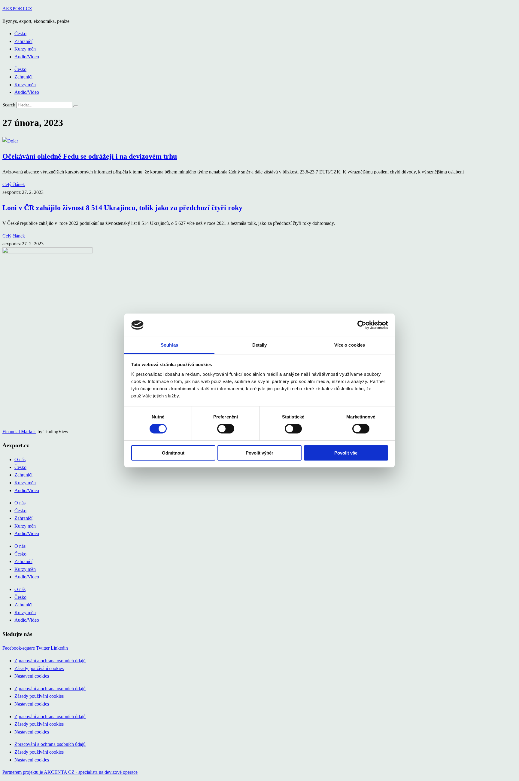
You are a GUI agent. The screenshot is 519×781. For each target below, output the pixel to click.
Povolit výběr (259, 452)
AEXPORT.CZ (17, 8)
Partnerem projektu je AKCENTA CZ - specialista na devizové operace (70, 772)
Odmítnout (173, 452)
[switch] (225, 428)
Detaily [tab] (259, 345)
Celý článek (13, 184)
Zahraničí (23, 41)
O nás (20, 459)
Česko (20, 33)
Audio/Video (26, 56)
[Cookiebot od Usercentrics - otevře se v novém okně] (361, 324)
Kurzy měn (25, 48)
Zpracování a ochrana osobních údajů (50, 660)
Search (8, 104)
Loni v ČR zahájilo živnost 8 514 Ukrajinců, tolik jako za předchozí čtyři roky (122, 208)
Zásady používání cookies (39, 668)
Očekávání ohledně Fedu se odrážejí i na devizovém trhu (89, 156)
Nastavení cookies (31, 675)
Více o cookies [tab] (349, 345)
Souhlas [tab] (169, 345)
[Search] (75, 106)
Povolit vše (345, 452)
